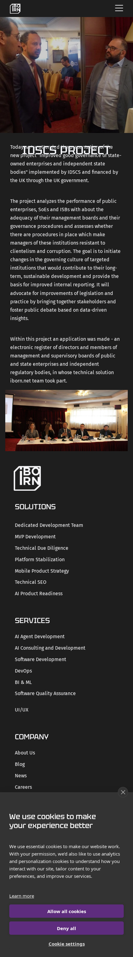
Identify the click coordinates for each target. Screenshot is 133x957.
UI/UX (21, 710)
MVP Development (35, 537)
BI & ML (23, 682)
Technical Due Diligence (41, 548)
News (21, 776)
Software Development (40, 659)
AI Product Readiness (38, 593)
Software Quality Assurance (45, 693)
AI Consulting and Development (50, 648)
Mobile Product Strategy (42, 571)
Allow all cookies (66, 911)
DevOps (23, 671)
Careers (23, 787)
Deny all (66, 928)
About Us (25, 753)
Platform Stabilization (40, 559)
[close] (123, 792)
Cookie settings (67, 944)
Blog (20, 764)
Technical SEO (30, 582)
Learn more (21, 896)
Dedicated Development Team (49, 525)
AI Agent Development (40, 636)
